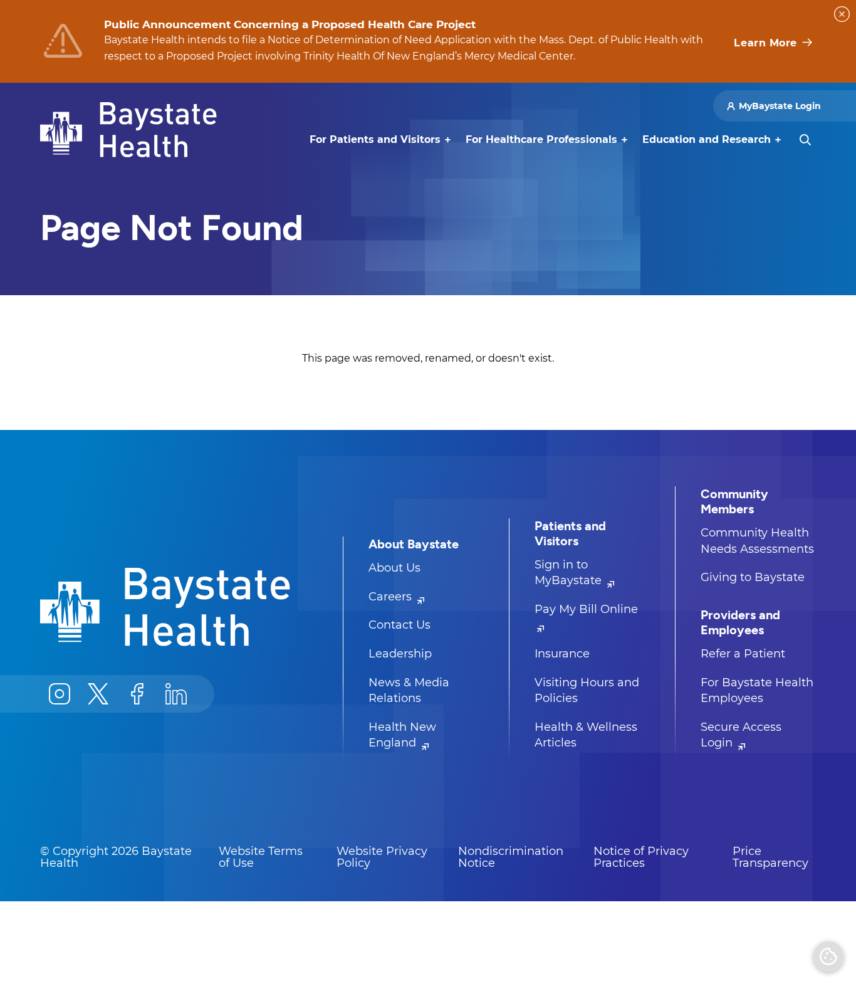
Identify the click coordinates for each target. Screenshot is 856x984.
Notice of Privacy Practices (641, 857)
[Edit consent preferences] (828, 956)
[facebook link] (137, 693)
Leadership (400, 654)
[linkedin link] (176, 693)
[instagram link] (59, 693)
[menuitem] (375, 140)
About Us (394, 568)
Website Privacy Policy (382, 857)
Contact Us (399, 625)
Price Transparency (770, 857)
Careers (391, 597)
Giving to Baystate (753, 577)
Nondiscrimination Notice (510, 857)
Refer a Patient (743, 654)
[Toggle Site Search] (805, 139)
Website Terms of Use (261, 857)
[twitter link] (98, 693)
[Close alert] (842, 14)
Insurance (562, 654)
